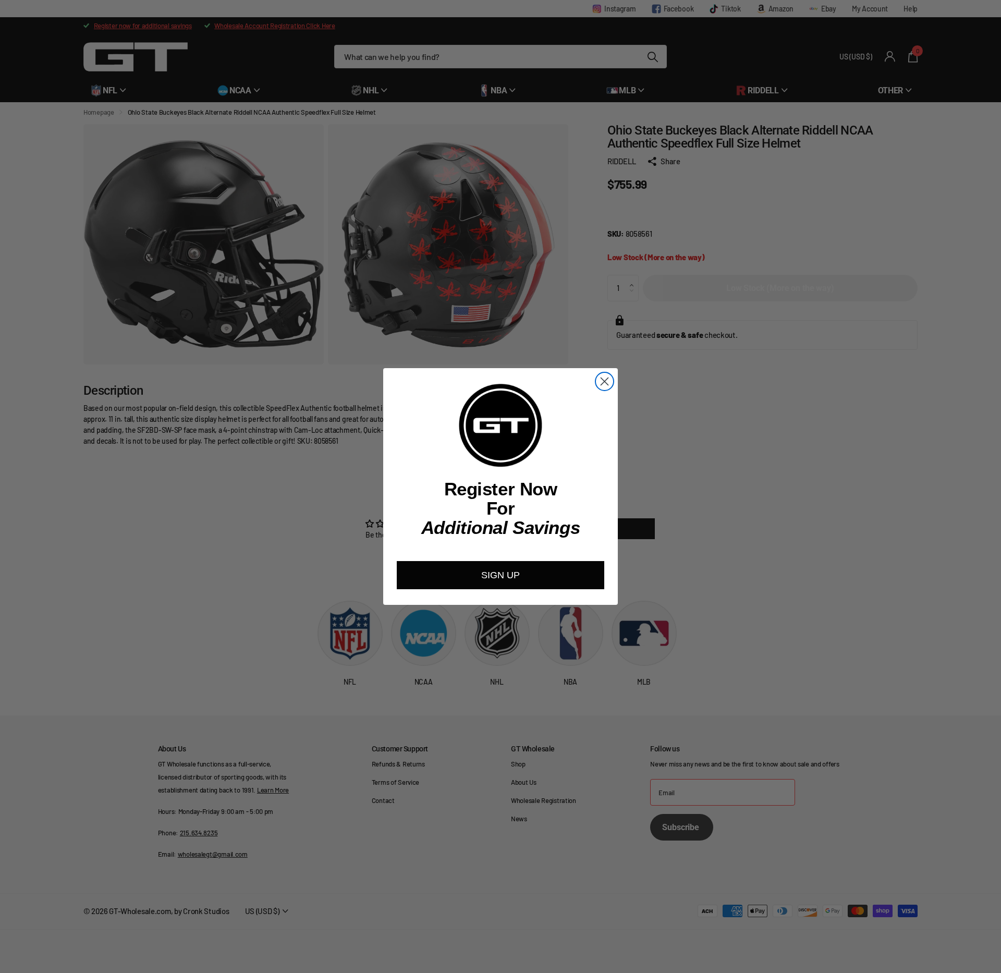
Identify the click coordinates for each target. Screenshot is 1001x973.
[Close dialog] (604, 381)
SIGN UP (500, 575)
